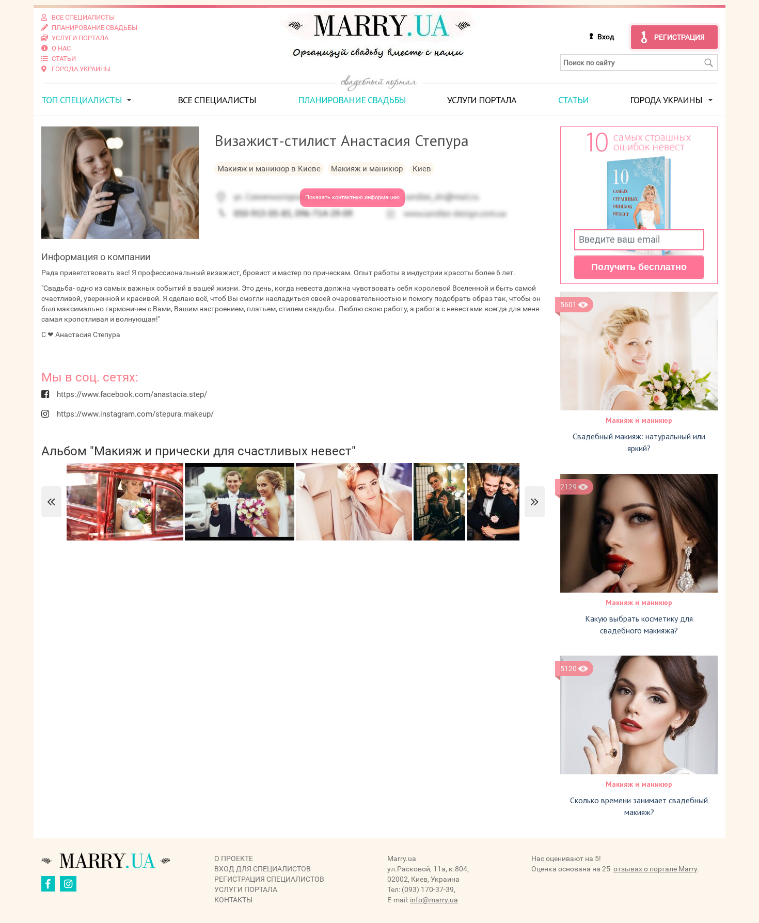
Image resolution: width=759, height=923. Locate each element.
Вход (605, 37)
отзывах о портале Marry (655, 869)
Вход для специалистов (262, 869)
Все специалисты (217, 100)
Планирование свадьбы (352, 100)
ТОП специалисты (81, 100)
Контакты (233, 900)
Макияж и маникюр (639, 420)
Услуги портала (481, 100)
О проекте (233, 858)
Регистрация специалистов (269, 879)
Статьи (573, 100)
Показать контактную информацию (352, 197)
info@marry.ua (434, 900)
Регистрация (679, 37)
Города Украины (666, 100)
